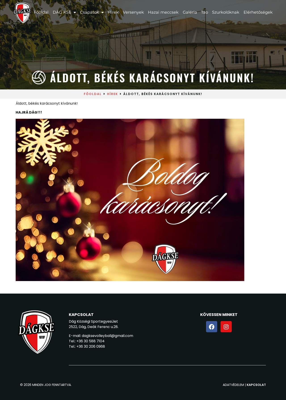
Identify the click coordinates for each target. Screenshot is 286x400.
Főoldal (41, 12)
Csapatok (89, 12)
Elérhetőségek (258, 12)
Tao (204, 12)
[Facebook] (211, 326)
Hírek (113, 12)
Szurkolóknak (225, 12)
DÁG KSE (62, 12)
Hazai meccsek (163, 12)
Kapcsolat (256, 385)
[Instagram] (226, 326)
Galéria (190, 12)
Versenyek (133, 12)
